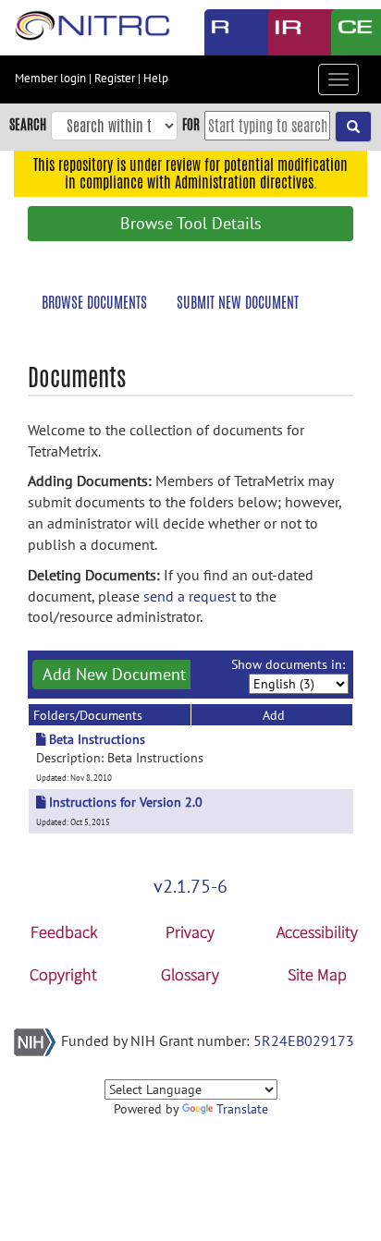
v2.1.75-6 (190, 886)
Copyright (63, 974)
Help (155, 78)
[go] (353, 126)
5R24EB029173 (303, 1040)
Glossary (190, 974)
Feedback (64, 932)
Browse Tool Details (191, 223)
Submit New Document (238, 302)
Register (114, 78)
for (191, 124)
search (27, 124)
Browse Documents (94, 302)
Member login (50, 78)
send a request (189, 596)
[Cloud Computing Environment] (349, 32)
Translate (242, 1109)
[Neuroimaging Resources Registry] (222, 32)
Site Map (317, 974)
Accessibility (317, 932)
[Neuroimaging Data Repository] (286, 32)
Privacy (190, 932)
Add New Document (114, 674)
